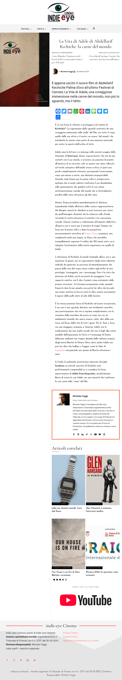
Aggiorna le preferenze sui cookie (81, 640)
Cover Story (60, 504)
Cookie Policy (70, 636)
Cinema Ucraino (62, 568)
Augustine (60, 350)
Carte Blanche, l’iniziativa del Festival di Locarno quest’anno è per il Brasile (67, 59)
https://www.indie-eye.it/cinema (85, 400)
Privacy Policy (70, 632)
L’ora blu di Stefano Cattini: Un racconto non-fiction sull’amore (104, 58)
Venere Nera (91, 234)
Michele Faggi (67, 71)
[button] (94, 28)
